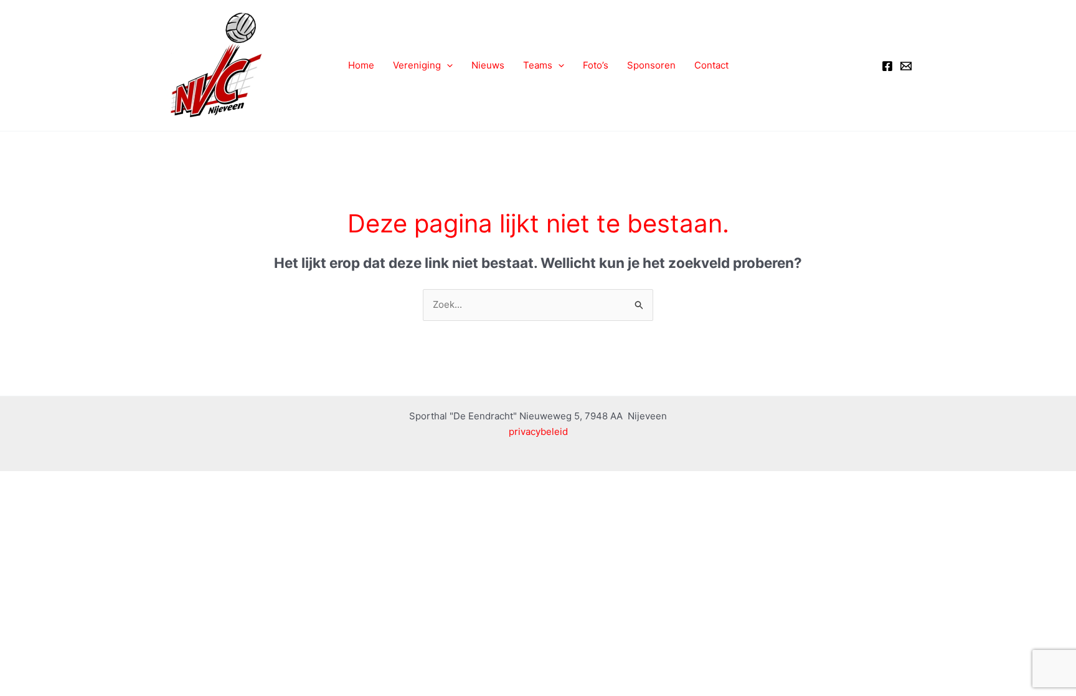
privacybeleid (538, 431)
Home (361, 65)
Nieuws (487, 65)
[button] (447, 65)
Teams (537, 65)
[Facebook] (887, 66)
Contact (711, 65)
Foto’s (595, 65)
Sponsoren (651, 65)
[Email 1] (906, 66)
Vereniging (417, 65)
